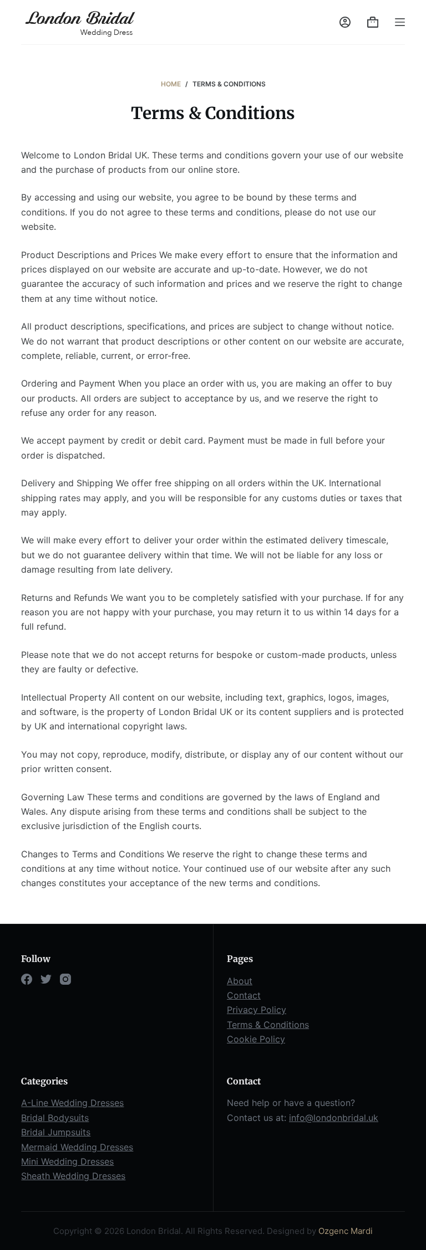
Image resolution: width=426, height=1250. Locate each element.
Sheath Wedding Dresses (73, 1175)
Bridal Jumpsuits (55, 1132)
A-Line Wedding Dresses (72, 1102)
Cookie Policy (256, 1039)
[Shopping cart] (372, 22)
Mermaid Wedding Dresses (77, 1147)
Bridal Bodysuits (55, 1117)
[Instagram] (65, 979)
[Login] (345, 22)
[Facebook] (26, 979)
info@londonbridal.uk (333, 1117)
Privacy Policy (256, 1009)
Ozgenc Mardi (345, 1231)
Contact (244, 995)
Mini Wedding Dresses (67, 1161)
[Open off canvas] (400, 22)
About (239, 980)
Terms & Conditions (268, 1024)
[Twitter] (46, 979)
